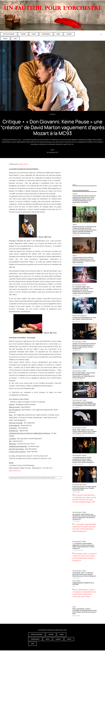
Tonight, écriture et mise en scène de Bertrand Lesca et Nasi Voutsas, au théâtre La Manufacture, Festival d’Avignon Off (84, 346)
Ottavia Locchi (22, 164)
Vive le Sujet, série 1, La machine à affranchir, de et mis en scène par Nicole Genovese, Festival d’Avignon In (84, 574)
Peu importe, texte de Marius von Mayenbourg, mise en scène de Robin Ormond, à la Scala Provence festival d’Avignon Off (84, 516)
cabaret (69, 34)
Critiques (52, 114)
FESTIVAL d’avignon (8, 34)
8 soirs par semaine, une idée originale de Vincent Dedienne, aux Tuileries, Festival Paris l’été (84, 488)
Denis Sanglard (76, 235)
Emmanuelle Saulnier (77, 264)
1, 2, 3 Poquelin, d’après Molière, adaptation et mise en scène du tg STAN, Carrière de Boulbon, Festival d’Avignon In (83, 546)
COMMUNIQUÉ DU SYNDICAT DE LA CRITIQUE (83, 583)
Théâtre (74, 224)
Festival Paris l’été (81, 315)
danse (34, 34)
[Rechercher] (101, 34)
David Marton (22, 477)
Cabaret (74, 315)
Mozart (53, 477)
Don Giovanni (30, 477)
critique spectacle (14, 477)
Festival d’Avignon (76, 285)
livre (15, 38)
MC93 (49, 477)
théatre (23, 34)
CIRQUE (5, 38)
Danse (74, 581)
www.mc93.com (15, 470)
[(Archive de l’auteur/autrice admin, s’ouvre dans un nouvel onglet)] (84, 182)
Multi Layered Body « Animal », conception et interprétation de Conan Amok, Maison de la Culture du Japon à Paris (84, 611)
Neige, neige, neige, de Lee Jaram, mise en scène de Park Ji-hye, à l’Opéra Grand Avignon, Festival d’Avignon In (84, 431)
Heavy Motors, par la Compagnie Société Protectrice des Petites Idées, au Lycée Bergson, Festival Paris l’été (84, 403)
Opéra (58, 34)
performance (46, 34)
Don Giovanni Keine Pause (40, 477)
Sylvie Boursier (76, 295)
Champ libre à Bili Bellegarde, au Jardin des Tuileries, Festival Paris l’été (84, 318)
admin (52, 150)
